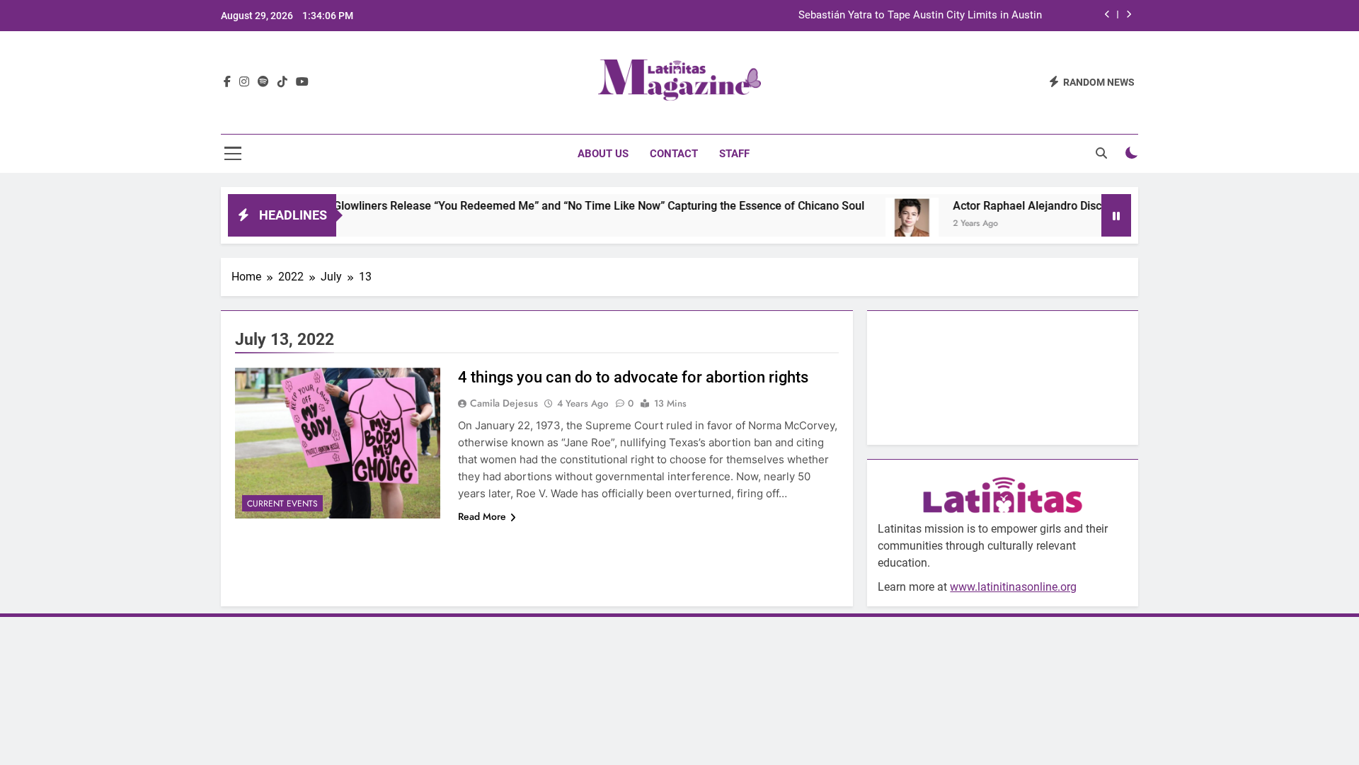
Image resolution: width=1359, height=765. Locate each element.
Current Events (282, 503)
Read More (482, 516)
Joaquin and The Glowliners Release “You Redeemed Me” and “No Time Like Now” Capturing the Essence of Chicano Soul (528, 205)
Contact (674, 153)
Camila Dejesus (504, 403)
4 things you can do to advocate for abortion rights (633, 377)
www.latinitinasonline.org (1013, 587)
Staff (734, 153)
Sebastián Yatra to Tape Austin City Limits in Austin (920, 15)
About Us (603, 153)
